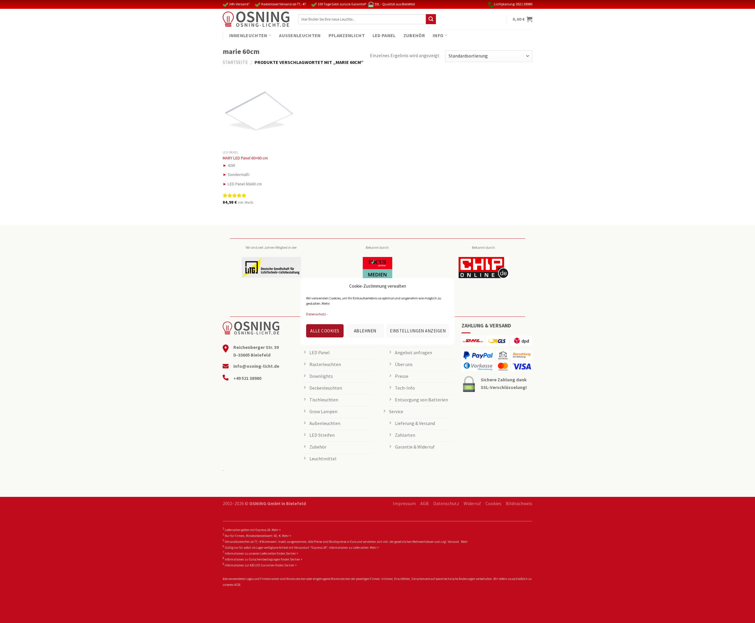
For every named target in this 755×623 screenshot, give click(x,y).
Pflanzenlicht (347, 35)
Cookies (493, 503)
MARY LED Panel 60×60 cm (245, 158)
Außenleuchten (300, 35)
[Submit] (431, 19)
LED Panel (384, 35)
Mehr (464, 542)
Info (438, 35)
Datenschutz (316, 314)
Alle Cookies (324, 331)
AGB (424, 503)
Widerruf (472, 503)
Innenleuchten (248, 35)
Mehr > (276, 530)
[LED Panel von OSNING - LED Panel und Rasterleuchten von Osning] (256, 19)
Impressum (404, 503)
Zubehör (414, 35)
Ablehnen (365, 331)
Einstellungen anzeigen (418, 331)
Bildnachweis (519, 503)
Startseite (235, 62)
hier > (294, 553)
